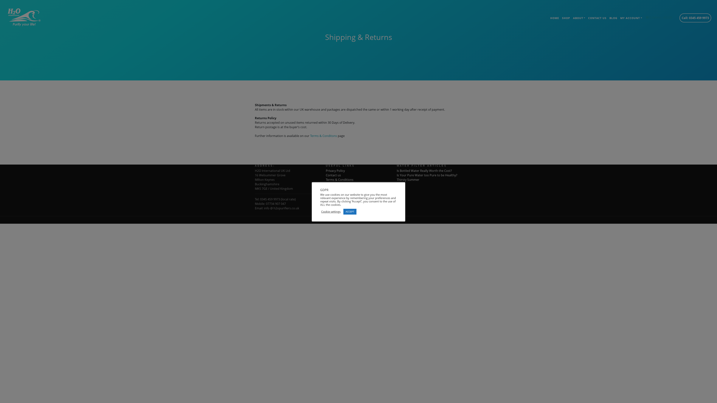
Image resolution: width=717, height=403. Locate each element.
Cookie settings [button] (331, 211)
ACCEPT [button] (350, 211)
